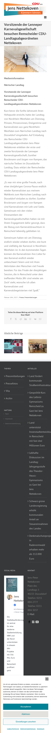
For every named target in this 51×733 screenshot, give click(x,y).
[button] (47, 679)
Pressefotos (12, 383)
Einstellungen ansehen (26, 721)
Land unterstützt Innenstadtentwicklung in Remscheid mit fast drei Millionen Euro (37, 434)
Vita (8, 390)
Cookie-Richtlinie (13, 729)
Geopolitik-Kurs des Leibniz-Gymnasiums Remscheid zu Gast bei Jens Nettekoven (37, 404)
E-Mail (31, 614)
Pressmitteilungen (30, 297)
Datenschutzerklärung (27, 729)
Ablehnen (26, 714)
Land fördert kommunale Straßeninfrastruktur (37, 381)
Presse (21, 297)
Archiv (9, 398)
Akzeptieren (25, 706)
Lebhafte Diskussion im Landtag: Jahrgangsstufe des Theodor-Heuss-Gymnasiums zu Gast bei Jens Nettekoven (37, 473)
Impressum (40, 729)
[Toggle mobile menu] (45, 17)
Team (7, 414)
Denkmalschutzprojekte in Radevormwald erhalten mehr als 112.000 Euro (37, 547)
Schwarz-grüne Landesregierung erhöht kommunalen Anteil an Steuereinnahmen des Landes (37, 515)
